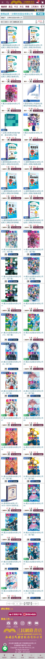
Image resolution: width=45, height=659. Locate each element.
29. (11, 448)
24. (33, 362)
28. (33, 419)
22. (33, 333)
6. (33, 105)
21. (11, 333)
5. (10, 104)
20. (33, 304)
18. (33, 277)
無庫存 (5, 169)
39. (11, 592)
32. (33, 477)
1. (10, 48)
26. (33, 392)
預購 (25, 115)
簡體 (27, 6)
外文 (22, 6)
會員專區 (40, 657)
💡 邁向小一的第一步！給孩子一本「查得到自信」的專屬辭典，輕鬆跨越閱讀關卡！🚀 (35, 10)
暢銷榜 (4, 6)
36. (33, 533)
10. (33, 165)
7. (10, 133)
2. (33, 47)
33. (10, 505)
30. (33, 448)
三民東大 (35, 6)
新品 (11, 6)
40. (33, 592)
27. (11, 419)
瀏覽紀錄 (31, 657)
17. (11, 277)
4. (32, 75)
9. (10, 164)
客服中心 (13, 657)
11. (11, 194)
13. (11, 223)
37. (11, 562)
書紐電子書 (5, 231)
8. (32, 133)
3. (11, 77)
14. (33, 223)
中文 (16, 6)
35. (11, 533)
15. (11, 250)
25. (11, 392)
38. (33, 562)
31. (11, 477)
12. (33, 193)
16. (33, 250)
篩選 (41, 14)
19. (11, 304)
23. (11, 362)
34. (33, 504)
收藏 (22, 657)
